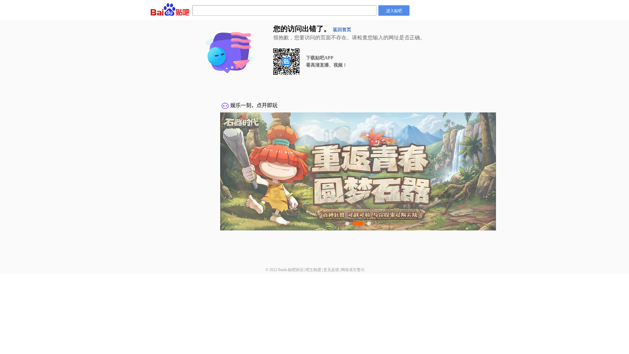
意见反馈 (331, 269)
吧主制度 (313, 269)
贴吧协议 (296, 269)
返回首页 (342, 29)
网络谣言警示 (353, 269)
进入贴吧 (394, 10)
